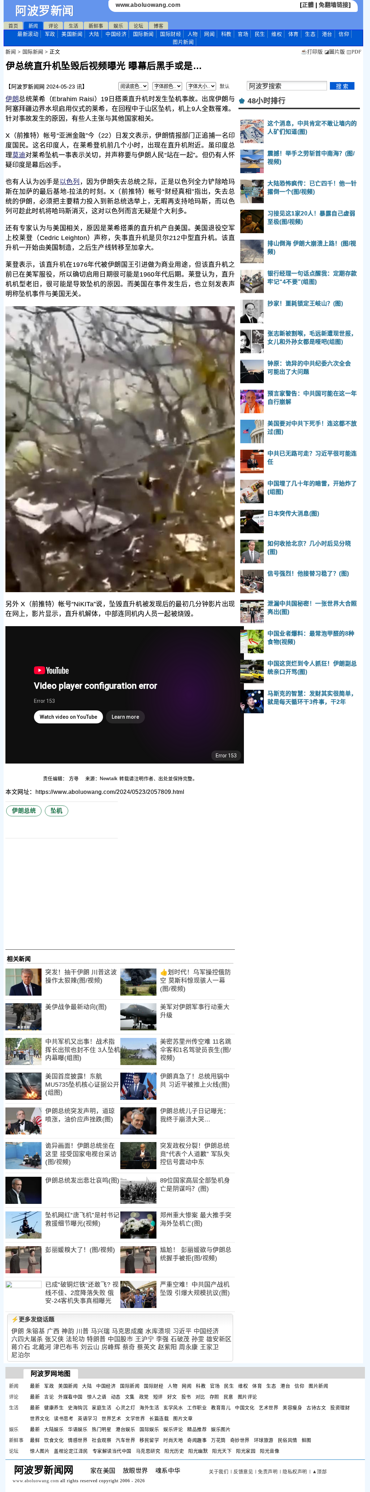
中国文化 (244, 1407)
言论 (49, 1396)
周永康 (188, 1347)
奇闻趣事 (197, 1440)
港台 (327, 34)
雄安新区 (219, 1339)
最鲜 (35, 1440)
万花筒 (218, 1440)
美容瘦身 (292, 1407)
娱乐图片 (221, 1429)
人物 (193, 34)
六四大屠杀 (27, 1339)
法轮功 (75, 1339)
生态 (310, 34)
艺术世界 (268, 1407)
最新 (27, 34)
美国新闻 (71, 34)
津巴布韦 (65, 1347)
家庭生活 (101, 1407)
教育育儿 (221, 1407)
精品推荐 (197, 1429)
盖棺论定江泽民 (71, 1451)
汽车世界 (125, 1440)
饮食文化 (54, 1440)
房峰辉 (111, 1347)
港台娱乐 (125, 1429)
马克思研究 (148, 1451)
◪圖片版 (334, 52)
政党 (144, 1396)
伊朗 (12, 99)
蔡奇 (128, 1347)
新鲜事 (96, 26)
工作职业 (197, 1407)
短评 (158, 1396)
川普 (82, 1331)
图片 (183, 42)
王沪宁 (144, 1339)
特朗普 (96, 1339)
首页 (13, 26)
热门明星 (101, 1429)
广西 (53, 1331)
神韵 (67, 1331)
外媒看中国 (70, 1396)
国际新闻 (143, 34)
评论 (53, 26)
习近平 (182, 1331)
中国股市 (120, 1339)
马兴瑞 (100, 1331)
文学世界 (135, 1418)
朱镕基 (35, 1331)
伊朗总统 (24, 811)
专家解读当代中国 (112, 1451)
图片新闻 (318, 1386)
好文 (172, 1396)
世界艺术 (111, 1418)
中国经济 (116, 34)
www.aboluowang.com (148, 5)
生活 (73, 26)
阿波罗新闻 (44, 10)
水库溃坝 (158, 1331)
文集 (130, 1396)
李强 (162, 1339)
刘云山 (90, 1347)
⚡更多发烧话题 (33, 1319)
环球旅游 (264, 1440)
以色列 (70, 181)
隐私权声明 (295, 1471)
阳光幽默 (198, 1451)
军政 (50, 34)
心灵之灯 (125, 1407)
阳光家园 (245, 1451)
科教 (226, 34)
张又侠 (54, 1339)
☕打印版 (312, 52)
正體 (308, 5)
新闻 (33, 26)
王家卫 (209, 1347)
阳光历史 (174, 1451)
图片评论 (247, 1396)
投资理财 (340, 1407)
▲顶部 (319, 1471)
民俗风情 (287, 1440)
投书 (186, 1396)
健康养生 (54, 1407)
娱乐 (118, 26)
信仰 (344, 34)
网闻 (209, 34)
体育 (293, 34)
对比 (200, 1396)
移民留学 (149, 1440)
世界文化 (40, 1418)
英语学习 (87, 1418)
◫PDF (354, 52)
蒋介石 (20, 1347)
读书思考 (63, 1418)
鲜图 (306, 1440)
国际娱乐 (149, 1429)
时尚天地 (173, 1440)
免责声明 (268, 1471)
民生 (260, 34)
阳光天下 (222, 1451)
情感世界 (77, 1440)
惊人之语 (97, 1396)
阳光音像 (269, 1451)
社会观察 (101, 1440)
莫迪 (19, 155)
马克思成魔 (127, 1331)
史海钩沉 (77, 1407)
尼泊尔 (20, 1355)
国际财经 (170, 34)
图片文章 (183, 1418)
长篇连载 (159, 1418)
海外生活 (149, 1407)
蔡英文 (146, 1347)
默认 (224, 86)
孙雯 (198, 1339)
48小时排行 (266, 101)
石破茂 (180, 1339)
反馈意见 (243, 1471)
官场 (243, 34)
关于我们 (218, 1471)
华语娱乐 (77, 1429)
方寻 (75, 778)
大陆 (94, 34)
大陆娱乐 (54, 1429)
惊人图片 (40, 1451)
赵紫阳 (167, 1347)
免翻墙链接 (334, 5)
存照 (214, 1396)
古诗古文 (316, 1407)
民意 (228, 1396)
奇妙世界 (240, 1440)
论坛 (138, 26)
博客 (158, 26)
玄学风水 (173, 1407)
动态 (116, 1396)
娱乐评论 (173, 1429)
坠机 (57, 811)
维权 (276, 34)
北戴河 (41, 1347)
